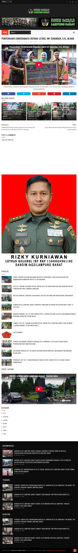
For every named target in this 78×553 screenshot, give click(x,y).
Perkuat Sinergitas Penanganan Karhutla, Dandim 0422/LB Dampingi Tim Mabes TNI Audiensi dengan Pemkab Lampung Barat (44, 486)
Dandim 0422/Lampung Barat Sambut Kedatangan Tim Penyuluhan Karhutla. (42, 494)
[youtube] (76, 2)
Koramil (5, 420)
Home (5, 32)
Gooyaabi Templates (61, 550)
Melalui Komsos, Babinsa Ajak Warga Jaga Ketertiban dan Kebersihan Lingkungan (43, 295)
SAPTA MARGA (18, 332)
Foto (55, 105)
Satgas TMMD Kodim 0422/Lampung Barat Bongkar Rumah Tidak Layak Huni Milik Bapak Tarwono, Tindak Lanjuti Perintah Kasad (13, 110)
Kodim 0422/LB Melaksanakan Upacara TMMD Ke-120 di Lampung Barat (39, 114)
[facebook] (67, 2)
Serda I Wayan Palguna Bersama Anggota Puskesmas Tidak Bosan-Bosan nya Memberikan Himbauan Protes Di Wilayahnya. (40, 278)
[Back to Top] (74, 550)
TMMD (4, 430)
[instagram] (73, 2)
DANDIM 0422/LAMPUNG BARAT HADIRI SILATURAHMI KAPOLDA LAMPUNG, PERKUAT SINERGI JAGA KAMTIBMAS (42, 505)
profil (5, 427)
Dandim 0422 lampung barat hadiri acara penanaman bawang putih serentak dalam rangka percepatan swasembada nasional (42, 461)
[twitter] (70, 2)
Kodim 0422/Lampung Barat (18, 550)
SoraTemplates (51, 550)
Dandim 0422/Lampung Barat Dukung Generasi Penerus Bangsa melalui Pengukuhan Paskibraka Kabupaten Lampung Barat (40, 452)
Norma (5, 423)
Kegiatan (35, 42)
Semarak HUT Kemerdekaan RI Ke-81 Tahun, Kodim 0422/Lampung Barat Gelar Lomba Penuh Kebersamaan (44, 470)
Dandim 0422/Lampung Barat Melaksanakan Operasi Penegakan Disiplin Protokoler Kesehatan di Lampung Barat (63, 111)
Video (40, 42)
